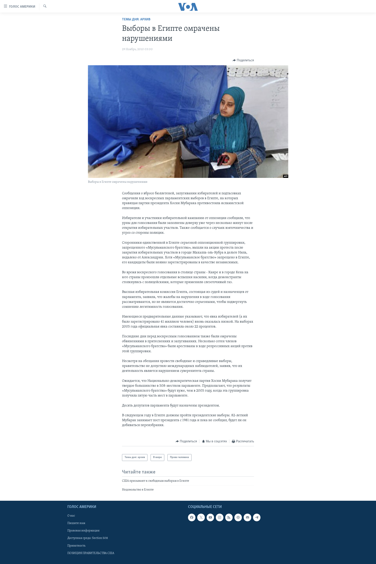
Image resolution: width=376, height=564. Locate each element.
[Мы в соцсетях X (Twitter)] (201, 517)
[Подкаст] (238, 517)
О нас (71, 516)
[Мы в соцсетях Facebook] (191, 517)
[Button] (243, 60)
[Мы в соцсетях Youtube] (210, 517)
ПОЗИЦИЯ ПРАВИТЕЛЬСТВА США (90, 553)
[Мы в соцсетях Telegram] (256, 517)
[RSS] (229, 517)
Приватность (76, 545)
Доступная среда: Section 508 (87, 538)
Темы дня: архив (136, 19)
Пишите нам (76, 523)
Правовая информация (83, 530)
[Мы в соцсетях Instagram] (219, 517)
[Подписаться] (247, 517)
